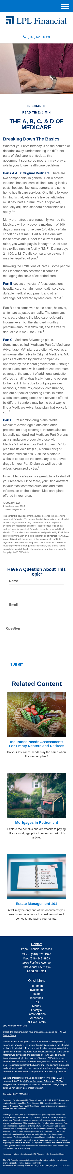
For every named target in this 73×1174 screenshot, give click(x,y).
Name (13, 581)
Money (36, 1006)
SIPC (56, 1100)
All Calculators (36, 1022)
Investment (36, 990)
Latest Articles (37, 1014)
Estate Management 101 (36, 904)
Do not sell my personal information (26, 1087)
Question (13, 628)
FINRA (48, 1100)
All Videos (36, 1018)
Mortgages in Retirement (36, 823)
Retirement (36, 986)
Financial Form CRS (17, 1025)
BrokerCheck (9, 1035)
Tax (36, 1002)
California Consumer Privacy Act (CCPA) (43, 1081)
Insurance (36, 998)
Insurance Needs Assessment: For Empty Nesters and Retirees (36, 744)
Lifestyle (36, 1010)
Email (13, 604)
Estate (36, 994)
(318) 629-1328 (39, 36)
